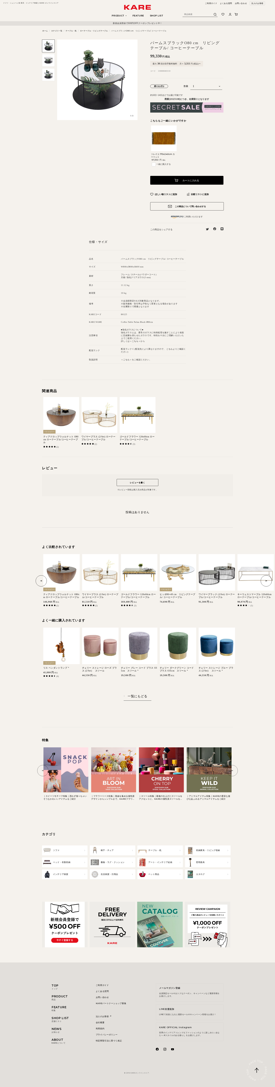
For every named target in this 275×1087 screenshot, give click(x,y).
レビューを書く (137, 482)
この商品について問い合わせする (190, 206)
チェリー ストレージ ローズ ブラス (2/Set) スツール (99, 669)
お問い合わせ (241, 3)
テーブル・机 (71, 31)
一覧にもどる (137, 696)
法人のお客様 (257, 3)
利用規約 (100, 1028)
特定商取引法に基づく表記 (109, 1040)
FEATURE (138, 15)
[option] (137, 23)
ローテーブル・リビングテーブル (94, 31)
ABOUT (58, 1041)
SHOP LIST (156, 15)
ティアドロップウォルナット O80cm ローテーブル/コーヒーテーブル (60, 439)
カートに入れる (190, 180)
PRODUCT (60, 998)
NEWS (57, 1030)
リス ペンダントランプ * (56, 668)
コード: (153, 71)
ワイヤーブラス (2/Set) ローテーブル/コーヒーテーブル (98, 438)
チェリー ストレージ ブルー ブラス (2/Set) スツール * (216, 669)
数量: (186, 86)
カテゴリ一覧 (56, 31)
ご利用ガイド (211, 3)
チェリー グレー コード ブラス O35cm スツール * (139, 669)
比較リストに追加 (199, 194)
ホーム (45, 31)
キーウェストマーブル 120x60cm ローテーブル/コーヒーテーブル (254, 595)
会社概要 (100, 1022)
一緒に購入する (163, 164)
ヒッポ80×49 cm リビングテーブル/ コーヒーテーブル (177, 595)
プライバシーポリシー (107, 1034)
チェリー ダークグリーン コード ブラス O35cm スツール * (177, 669)
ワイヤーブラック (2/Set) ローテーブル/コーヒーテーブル (217, 595)
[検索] (215, 15)
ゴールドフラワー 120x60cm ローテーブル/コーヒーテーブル (137, 438)
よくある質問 (226, 3)
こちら (135, 341)
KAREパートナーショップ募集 (111, 1003)
